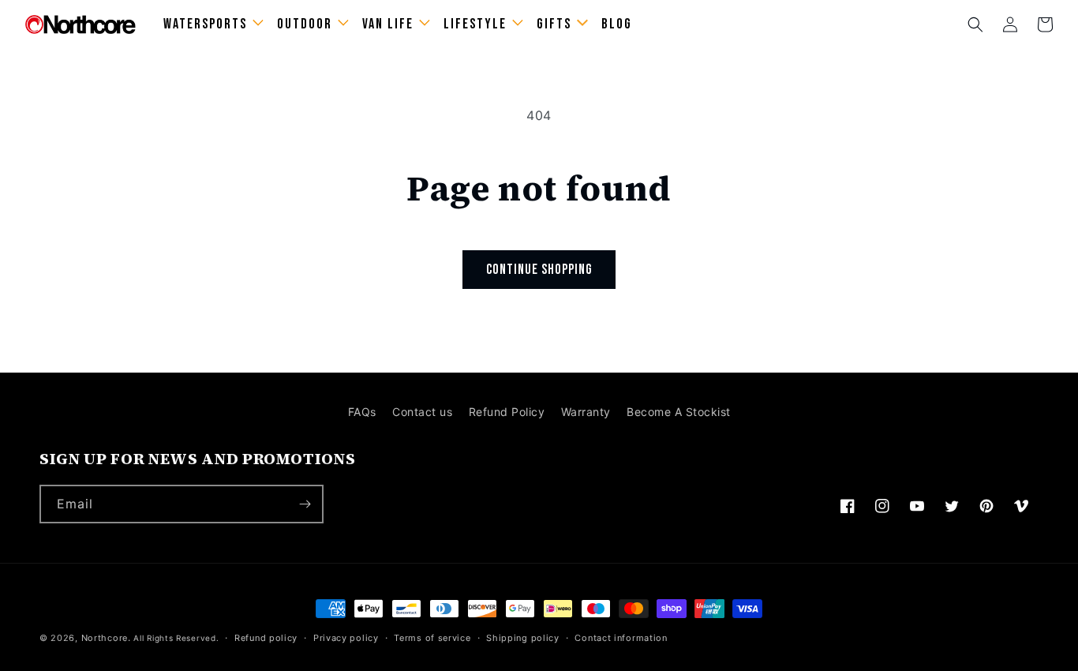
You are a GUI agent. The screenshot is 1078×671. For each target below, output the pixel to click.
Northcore (104, 637)
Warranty (586, 411)
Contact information (621, 637)
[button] (975, 24)
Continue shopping (539, 269)
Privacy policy (346, 637)
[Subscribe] (304, 504)
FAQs (362, 411)
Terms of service (432, 637)
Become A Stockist (679, 411)
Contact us (422, 411)
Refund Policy (507, 411)
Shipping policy (523, 637)
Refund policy (266, 637)
